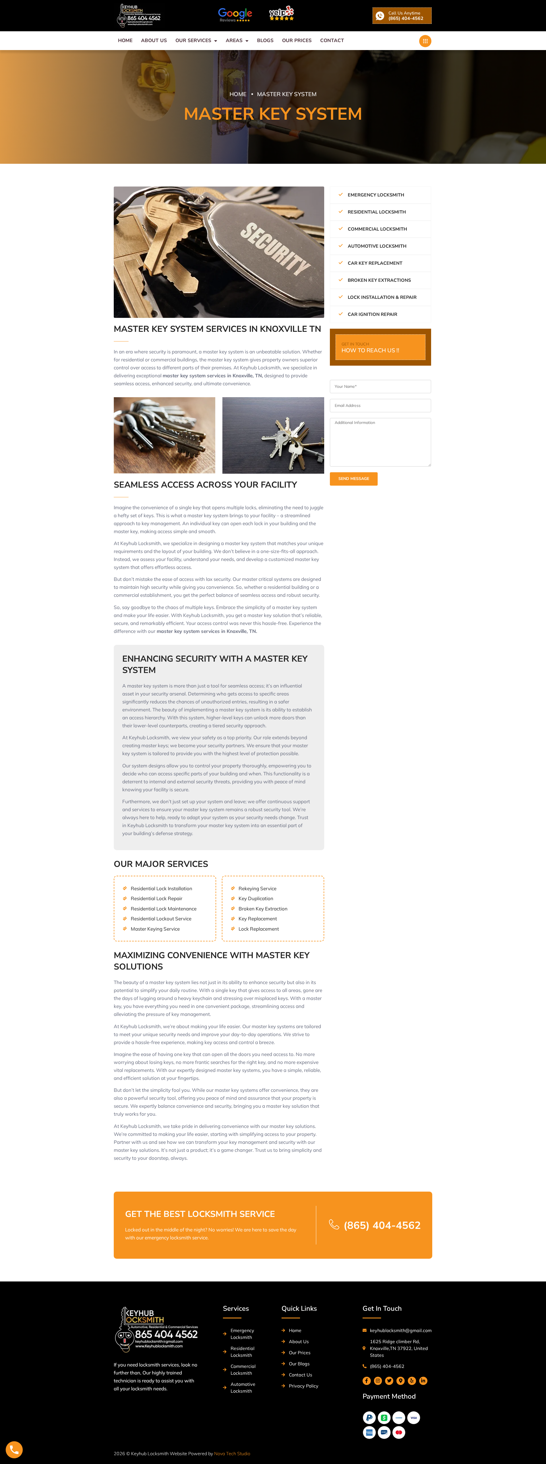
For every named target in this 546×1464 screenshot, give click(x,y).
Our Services (193, 40)
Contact (332, 40)
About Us (154, 40)
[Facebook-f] (367, 1381)
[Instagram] (378, 1381)
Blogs (265, 40)
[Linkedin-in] (423, 1381)
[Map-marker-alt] (400, 1381)
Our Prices (297, 40)
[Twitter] (389, 1381)
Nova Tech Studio (232, 1453)
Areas (234, 40)
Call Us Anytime (404, 13)
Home (125, 40)
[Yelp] (412, 1381)
